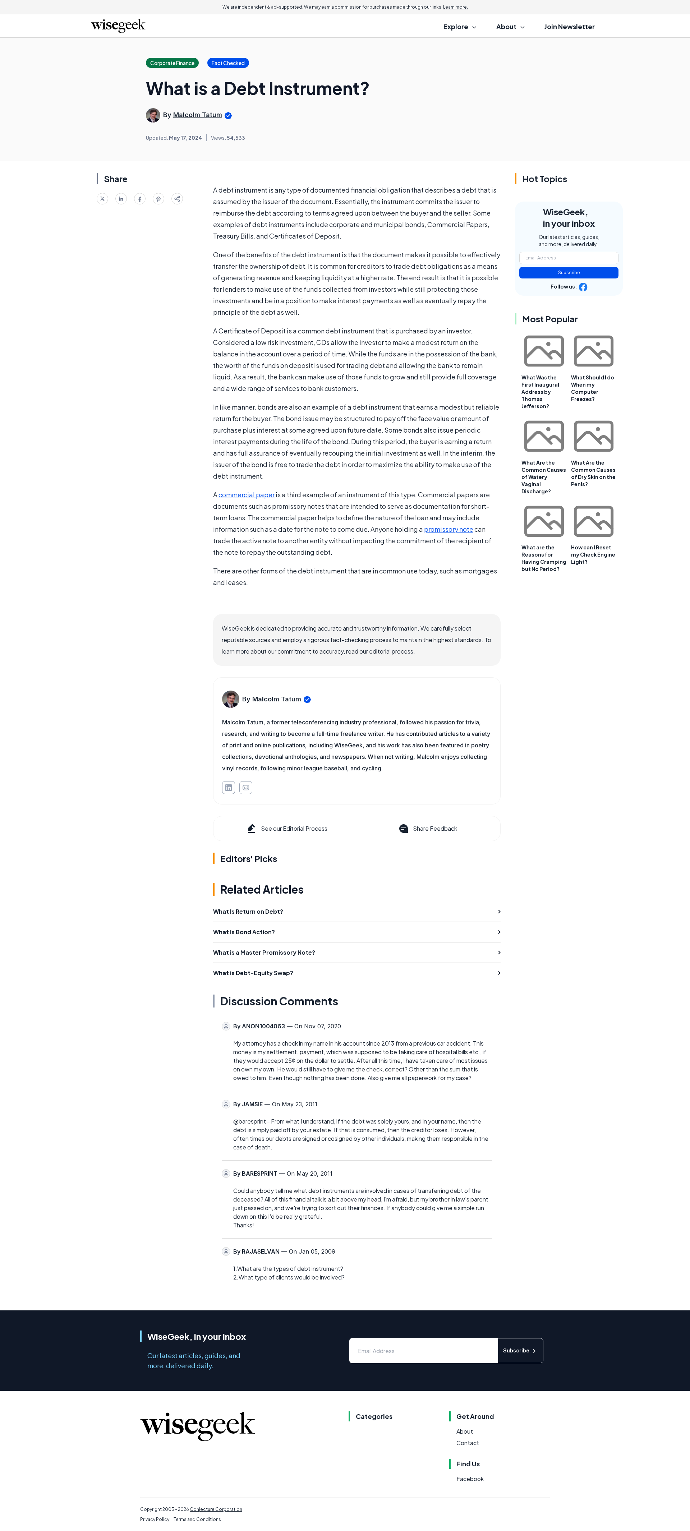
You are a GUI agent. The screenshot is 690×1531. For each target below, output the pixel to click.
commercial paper (246, 494)
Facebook (470, 1478)
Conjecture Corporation (216, 1509)
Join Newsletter (569, 26)
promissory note (448, 529)
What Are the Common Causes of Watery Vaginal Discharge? (543, 476)
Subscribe (569, 272)
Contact (467, 1443)
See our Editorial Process (294, 828)
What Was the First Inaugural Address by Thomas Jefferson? (540, 391)
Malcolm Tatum (197, 115)
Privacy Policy (154, 1519)
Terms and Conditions (197, 1519)
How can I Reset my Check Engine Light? (593, 554)
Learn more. (455, 7)
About (464, 1431)
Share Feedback (435, 828)
